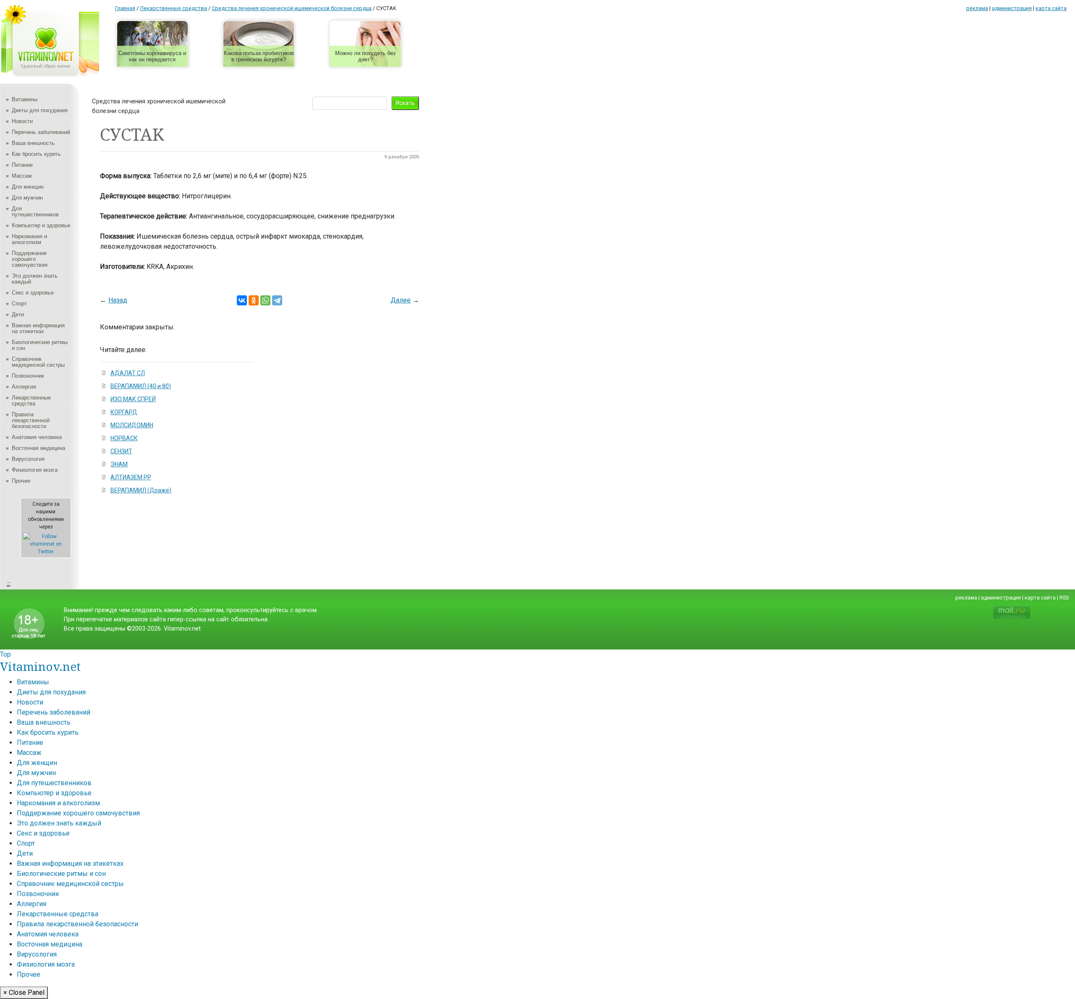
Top (5, 654)
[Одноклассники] (254, 300)
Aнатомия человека (37, 437)
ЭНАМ (119, 464)
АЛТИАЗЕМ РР (130, 477)
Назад (117, 300)
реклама (977, 8)
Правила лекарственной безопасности (31, 420)
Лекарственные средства (31, 400)
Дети (18, 314)
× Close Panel (24, 992)
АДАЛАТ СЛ (127, 373)
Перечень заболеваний (41, 132)
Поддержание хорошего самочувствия (29, 259)
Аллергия (24, 387)
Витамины (24, 99)
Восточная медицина (38, 448)
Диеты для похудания (40, 110)
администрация (1012, 8)
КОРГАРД (123, 412)
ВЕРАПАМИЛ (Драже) (140, 490)
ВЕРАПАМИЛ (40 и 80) (140, 386)
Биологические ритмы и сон (40, 345)
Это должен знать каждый (35, 279)
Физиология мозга (35, 470)
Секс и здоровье (33, 292)
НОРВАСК (124, 438)
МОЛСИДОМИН (131, 425)
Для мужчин (27, 198)
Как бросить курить (36, 154)
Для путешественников (35, 211)
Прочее (21, 481)
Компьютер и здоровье (41, 225)
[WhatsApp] (265, 300)
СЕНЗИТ (121, 451)
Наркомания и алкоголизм (29, 239)
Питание (22, 165)
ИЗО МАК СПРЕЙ (133, 399)
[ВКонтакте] (242, 300)
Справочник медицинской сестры (38, 362)
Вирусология (28, 459)
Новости (22, 121)
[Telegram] (277, 300)
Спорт (19, 303)
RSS (1064, 597)
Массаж (22, 176)
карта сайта (1051, 8)
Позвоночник (28, 376)
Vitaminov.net (40, 666)
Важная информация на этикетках (38, 328)
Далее (401, 300)
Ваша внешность (33, 143)
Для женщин (28, 187)
